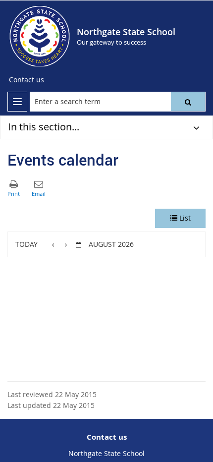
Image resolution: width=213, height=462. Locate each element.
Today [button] (26, 244)
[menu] (17, 102)
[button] (188, 102)
